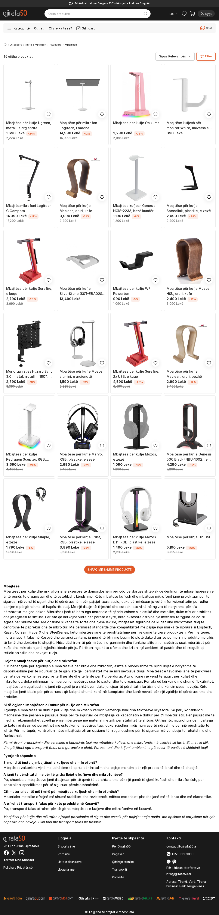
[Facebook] (6, 853)
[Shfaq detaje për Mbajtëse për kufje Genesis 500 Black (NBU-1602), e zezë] (190, 426)
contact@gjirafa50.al (181, 846)
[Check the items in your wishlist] (184, 14)
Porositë (64, 854)
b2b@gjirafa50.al (178, 874)
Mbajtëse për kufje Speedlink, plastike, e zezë (189, 208)
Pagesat (118, 854)
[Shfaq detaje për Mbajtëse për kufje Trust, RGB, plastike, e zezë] (83, 509)
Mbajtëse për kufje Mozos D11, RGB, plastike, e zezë (134, 539)
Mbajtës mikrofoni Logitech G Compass (28, 208)
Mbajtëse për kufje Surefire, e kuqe (29, 291)
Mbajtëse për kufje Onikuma (136, 123)
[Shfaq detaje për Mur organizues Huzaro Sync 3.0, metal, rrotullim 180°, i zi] (29, 344)
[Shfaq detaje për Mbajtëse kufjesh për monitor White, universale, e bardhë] (190, 95)
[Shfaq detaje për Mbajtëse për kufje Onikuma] (136, 95)
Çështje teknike (123, 862)
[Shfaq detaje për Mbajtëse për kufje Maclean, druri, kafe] (83, 178)
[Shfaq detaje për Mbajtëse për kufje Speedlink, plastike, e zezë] (190, 178)
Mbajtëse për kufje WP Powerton (132, 291)
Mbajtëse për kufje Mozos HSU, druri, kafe (188, 291)
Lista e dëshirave (69, 862)
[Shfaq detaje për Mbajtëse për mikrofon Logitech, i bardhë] (83, 95)
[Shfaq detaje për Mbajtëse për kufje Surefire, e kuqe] (29, 261)
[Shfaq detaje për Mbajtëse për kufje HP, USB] (190, 509)
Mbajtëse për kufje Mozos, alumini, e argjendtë (82, 374)
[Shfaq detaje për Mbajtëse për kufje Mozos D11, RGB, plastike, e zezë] (136, 509)
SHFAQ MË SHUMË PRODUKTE (110, 569)
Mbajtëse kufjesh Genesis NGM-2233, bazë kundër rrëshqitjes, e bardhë (134, 208)
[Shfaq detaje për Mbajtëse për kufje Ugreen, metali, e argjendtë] (29, 95)
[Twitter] (14, 853)
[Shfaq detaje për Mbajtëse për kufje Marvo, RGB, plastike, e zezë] (83, 426)
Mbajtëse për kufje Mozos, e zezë (135, 456)
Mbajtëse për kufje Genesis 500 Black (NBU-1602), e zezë (189, 457)
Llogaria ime (66, 869)
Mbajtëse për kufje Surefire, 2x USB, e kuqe (136, 374)
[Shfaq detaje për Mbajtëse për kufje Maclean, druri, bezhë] (190, 344)
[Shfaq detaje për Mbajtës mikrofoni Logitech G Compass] (29, 178)
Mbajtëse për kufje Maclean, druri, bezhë (184, 374)
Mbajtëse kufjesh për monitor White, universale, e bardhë (190, 125)
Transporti (119, 869)
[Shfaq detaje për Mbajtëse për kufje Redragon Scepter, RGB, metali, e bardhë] (29, 426)
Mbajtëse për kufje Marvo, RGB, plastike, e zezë (81, 456)
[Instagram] (22, 853)
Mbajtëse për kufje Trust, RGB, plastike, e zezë (80, 539)
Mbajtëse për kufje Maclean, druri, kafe (76, 208)
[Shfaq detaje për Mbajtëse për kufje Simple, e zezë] (29, 509)
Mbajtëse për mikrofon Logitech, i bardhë (78, 125)
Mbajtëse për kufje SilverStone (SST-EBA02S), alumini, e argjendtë (82, 291)
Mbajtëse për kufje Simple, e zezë (28, 539)
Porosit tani (103, 747)
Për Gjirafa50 (121, 846)
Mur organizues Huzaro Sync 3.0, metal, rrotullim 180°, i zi (29, 374)
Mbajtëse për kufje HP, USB (189, 537)
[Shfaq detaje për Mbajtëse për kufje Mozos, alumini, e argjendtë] (83, 344)
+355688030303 (183, 854)
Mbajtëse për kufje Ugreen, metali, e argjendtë (28, 125)
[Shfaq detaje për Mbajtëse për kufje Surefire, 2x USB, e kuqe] (136, 344)
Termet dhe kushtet (18, 860)
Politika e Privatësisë (18, 867)
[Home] (5, 44)
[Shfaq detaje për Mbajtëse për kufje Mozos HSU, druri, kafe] (190, 261)
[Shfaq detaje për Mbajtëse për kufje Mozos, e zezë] (136, 426)
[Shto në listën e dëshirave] (48, 114)
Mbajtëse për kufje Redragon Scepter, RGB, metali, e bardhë (26, 457)
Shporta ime (66, 846)
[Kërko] (145, 13)
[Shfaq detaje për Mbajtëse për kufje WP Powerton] (136, 261)
